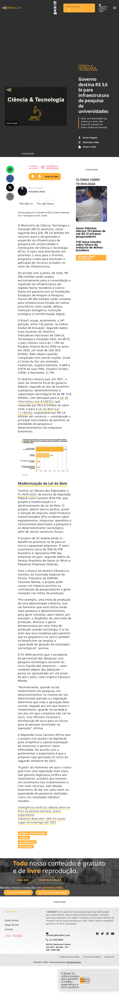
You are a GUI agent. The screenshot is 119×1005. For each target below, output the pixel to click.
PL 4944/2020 (27, 494)
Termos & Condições (92, 957)
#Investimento (27, 842)
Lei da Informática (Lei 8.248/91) (43, 399)
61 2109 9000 (56, 940)
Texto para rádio (91, 142)
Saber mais (87, 980)
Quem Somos (12, 920)
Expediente (109, 957)
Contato (9, 929)
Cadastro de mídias (50, 880)
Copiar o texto (89, 147)
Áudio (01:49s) (51, 176)
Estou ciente (82, 980)
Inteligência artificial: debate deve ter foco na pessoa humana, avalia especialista (44, 811)
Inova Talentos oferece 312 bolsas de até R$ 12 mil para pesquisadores (91, 232)
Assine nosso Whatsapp (52, 892)
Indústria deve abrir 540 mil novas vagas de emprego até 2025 (41, 820)
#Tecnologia (25, 846)
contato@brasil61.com (58, 935)
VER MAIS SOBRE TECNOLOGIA (86, 257)
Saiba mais (23, 880)
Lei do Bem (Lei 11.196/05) (39, 410)
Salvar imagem (90, 137)
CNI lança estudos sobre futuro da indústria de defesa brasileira (89, 246)
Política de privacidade (69, 957)
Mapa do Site (12, 924)
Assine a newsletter (18, 892)
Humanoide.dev (73, 962)
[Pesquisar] (69, 10)
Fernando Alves (37, 191)
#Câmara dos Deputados (32, 833)
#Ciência (23, 837)
